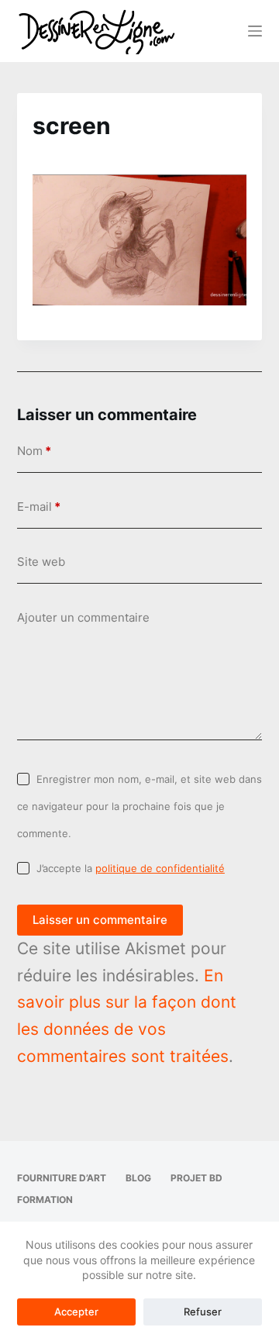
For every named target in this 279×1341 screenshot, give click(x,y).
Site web (41, 561)
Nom (34, 450)
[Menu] (255, 31)
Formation (45, 1199)
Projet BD (196, 1178)
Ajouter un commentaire (83, 617)
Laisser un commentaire (100, 919)
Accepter (76, 1311)
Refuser (203, 1311)
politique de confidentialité (160, 868)
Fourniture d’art (61, 1178)
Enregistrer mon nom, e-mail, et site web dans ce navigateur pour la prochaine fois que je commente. (139, 806)
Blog (138, 1178)
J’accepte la (130, 868)
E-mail (38, 506)
